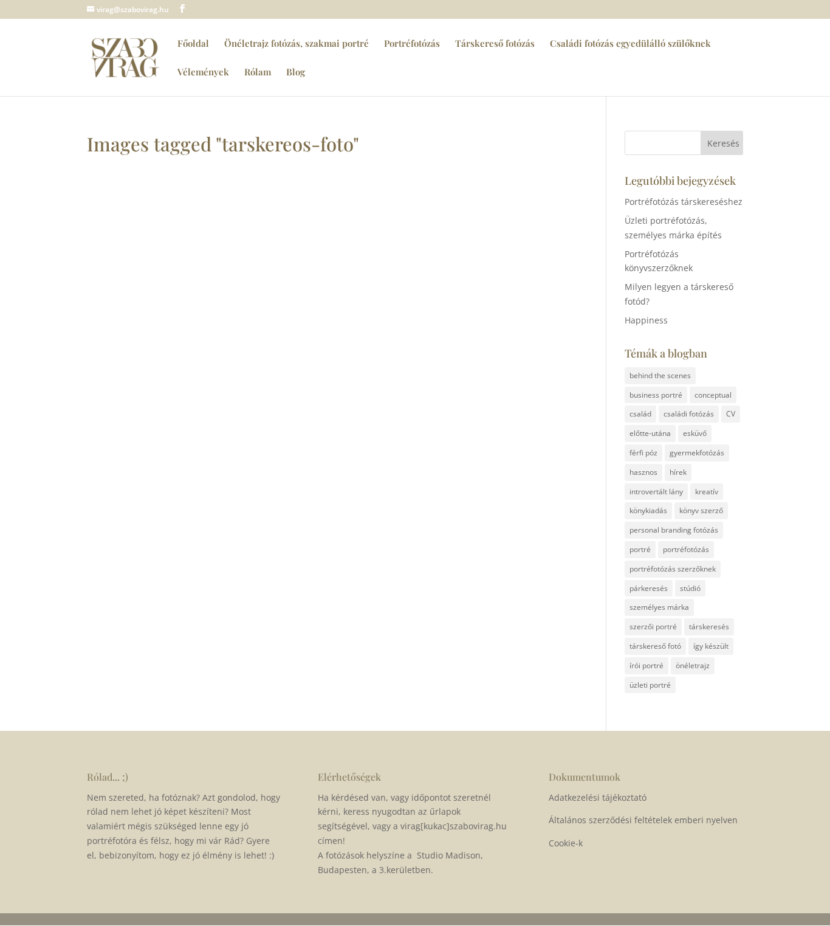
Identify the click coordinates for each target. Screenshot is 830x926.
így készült (711, 646)
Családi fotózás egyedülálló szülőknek (630, 44)
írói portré (646, 665)
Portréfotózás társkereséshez (684, 201)
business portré (655, 395)
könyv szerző (701, 510)
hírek (678, 472)
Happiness (646, 320)
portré (640, 549)
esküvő (695, 433)
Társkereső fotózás (495, 44)
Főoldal (193, 44)
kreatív (706, 491)
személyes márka (659, 607)
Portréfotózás (412, 44)
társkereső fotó (655, 646)
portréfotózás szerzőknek (672, 569)
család (640, 414)
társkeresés (709, 626)
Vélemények (203, 72)
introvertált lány (656, 491)
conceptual (713, 395)
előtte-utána (650, 433)
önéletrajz (693, 665)
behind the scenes (660, 375)
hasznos (643, 472)
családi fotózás (689, 414)
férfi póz (643, 452)
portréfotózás (686, 549)
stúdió (690, 588)
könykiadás (648, 510)
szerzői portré (653, 626)
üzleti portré (650, 685)
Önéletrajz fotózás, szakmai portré (296, 44)
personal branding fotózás (673, 530)
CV (730, 414)
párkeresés (648, 588)
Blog (295, 72)
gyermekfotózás (697, 452)
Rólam (257, 72)
